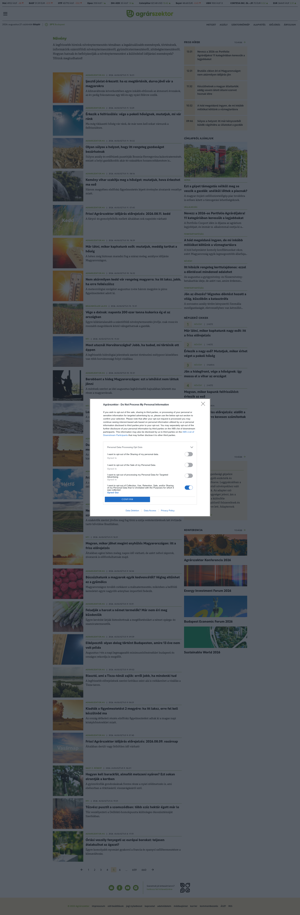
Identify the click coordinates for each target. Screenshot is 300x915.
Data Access (150, 510)
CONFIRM (127, 499)
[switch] (189, 454)
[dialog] (150, 457)
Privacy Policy (168, 510)
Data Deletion (132, 510)
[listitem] (150, 447)
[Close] (204, 405)
